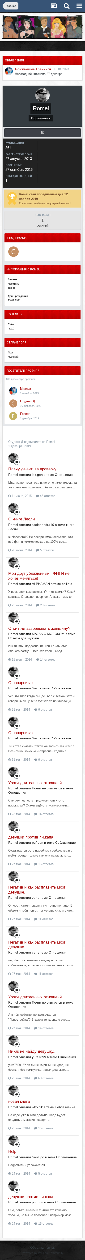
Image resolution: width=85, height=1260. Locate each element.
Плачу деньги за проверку (32, 469)
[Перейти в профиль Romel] (13, 458)
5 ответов (46, 550)
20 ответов (47, 605)
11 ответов (45, 919)
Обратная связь (42, 1247)
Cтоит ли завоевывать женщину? (39, 628)
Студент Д (27, 401)
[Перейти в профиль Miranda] (9, 71)
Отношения (64, 475)
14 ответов (47, 659)
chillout (67, 584)
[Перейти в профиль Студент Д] (13, 251)
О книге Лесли (21, 519)
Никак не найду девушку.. (31, 1051)
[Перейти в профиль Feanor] (13, 416)
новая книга (19, 1101)
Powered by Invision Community (42, 1253)
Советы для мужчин (23, 638)
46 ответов (47, 496)
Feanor (25, 414)
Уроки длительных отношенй (35, 783)
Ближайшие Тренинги (33, 69)
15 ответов (45, 864)
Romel (50, 442)
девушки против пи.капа (30, 837)
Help (12, 1151)
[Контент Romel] (42, 132)
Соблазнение (61, 688)
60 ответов (45, 1078)
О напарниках (21, 683)
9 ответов (44, 709)
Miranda (25, 388)
